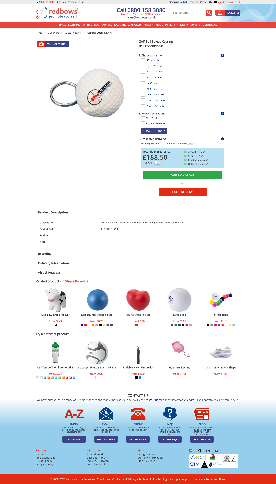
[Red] (85, 325)
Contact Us (206, 2)
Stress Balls (221, 315)
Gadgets (120, 24)
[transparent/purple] (70, 377)
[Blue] (82, 325)
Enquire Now (182, 192)
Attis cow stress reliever (55, 315)
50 (153, 60)
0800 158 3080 (46, 2)
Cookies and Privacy (124, 479)
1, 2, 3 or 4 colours (155, 123)
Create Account (75, 2)
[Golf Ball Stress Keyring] (86, 89)
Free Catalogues (45, 457)
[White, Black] (55, 325)
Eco (96, 24)
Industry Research (98, 461)
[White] (89, 325)
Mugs (159, 24)
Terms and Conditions (97, 479)
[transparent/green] (59, 377)
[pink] (215, 325)
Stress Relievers (76, 281)
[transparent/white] (37, 377)
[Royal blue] (107, 325)
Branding (45, 254)
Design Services (147, 454)
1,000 (155, 83)
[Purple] (111, 325)
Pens (168, 24)
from (55, 321)
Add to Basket (182, 174)
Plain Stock (151, 118)
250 (154, 71)
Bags (62, 24)
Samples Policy (45, 464)
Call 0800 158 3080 (141, 10)
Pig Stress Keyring (179, 367)
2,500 (155, 88)
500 (154, 77)
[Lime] (96, 325)
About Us (41, 454)
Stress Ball (179, 315)
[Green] (175, 325)
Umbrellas (210, 24)
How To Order (146, 461)
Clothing (74, 24)
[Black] (100, 325)
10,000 (155, 100)
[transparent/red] (48, 377)
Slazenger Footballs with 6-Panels (97, 367)
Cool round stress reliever (96, 315)
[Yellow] (104, 325)
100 (154, 65)
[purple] (219, 325)
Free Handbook (96, 464)
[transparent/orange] (63, 377)
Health (148, 24)
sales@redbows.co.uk (228, 2)
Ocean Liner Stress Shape (221, 367)
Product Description (53, 212)
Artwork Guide (95, 454)
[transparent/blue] (45, 377)
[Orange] (93, 325)
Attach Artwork (154, 130)
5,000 (155, 94)
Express (106, 24)
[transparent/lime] (52, 377)
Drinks (87, 24)
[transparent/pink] (67, 377)
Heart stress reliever (138, 315)
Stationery (181, 24)
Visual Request (49, 272)
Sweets (195, 24)
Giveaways (135, 24)
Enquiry (193, 2)
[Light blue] (190, 325)
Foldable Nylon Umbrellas (138, 367)
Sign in (60, 2)
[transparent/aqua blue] (56, 377)
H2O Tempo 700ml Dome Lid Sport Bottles (56, 367)
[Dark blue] (179, 325)
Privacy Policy (44, 461)
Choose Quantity (155, 106)
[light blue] (233, 325)
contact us (152, 400)
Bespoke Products (98, 457)
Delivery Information (53, 263)
